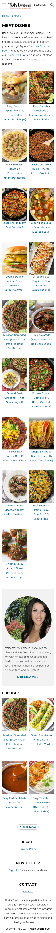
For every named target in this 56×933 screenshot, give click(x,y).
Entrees (16, 15)
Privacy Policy (28, 849)
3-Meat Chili (14, 55)
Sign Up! (14, 870)
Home (5, 15)
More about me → (28, 676)
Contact (28, 891)
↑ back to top (28, 827)
